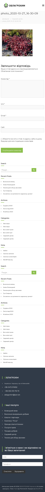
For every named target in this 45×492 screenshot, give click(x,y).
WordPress (39, 489)
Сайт (3, 127)
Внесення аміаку (9, 181)
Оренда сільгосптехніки (13, 424)
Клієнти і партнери (11, 417)
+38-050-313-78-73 (11, 391)
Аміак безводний (9, 184)
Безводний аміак (11, 411)
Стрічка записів (8, 253)
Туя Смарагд (7, 191)
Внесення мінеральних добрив (16, 414)
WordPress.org (8, 259)
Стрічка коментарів (9, 256)
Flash (15, 489)
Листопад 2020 (8, 208)
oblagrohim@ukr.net (12, 395)
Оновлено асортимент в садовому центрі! (17, 194)
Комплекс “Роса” (11, 421)
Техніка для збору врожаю (12, 188)
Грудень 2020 (7, 205)
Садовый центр (8, 239)
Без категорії (7, 232)
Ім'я (3, 104)
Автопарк (6, 223)
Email (3, 116)
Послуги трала (10, 428)
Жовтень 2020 (8, 212)
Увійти (5, 250)
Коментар (5, 79)
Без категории (8, 229)
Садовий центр (8, 235)
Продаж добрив (10, 431)
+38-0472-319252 (10, 387)
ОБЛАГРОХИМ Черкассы (27, 486)
